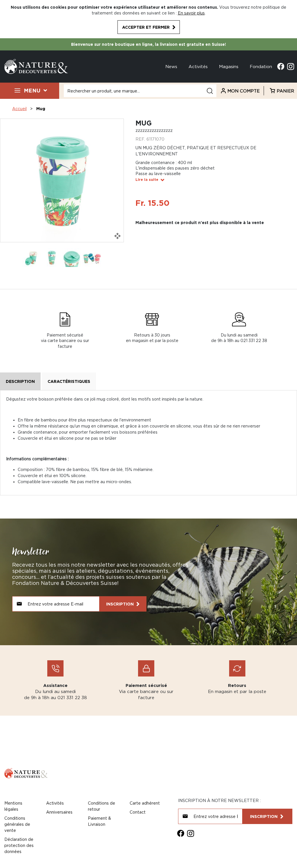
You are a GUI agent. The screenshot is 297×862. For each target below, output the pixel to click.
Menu (32, 90)
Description (20, 381)
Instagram (290, 66)
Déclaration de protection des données (19, 845)
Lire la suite (146, 179)
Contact (138, 812)
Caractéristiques (69, 381)
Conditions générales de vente (17, 824)
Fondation (261, 66)
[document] (148, 19)
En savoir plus (191, 13)
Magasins (228, 66)
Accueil (19, 108)
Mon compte (243, 90)
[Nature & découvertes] (36, 66)
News (171, 66)
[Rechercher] (210, 91)
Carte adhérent (145, 803)
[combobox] (140, 90)
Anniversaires (59, 812)
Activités (198, 66)
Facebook (280, 66)
